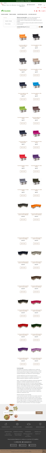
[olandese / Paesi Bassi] (16, 5)
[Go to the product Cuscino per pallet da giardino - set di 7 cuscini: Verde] (36, 326)
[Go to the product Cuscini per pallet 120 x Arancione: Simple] (23, 37)
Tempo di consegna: (18, 435)
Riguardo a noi (37, 433)
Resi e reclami (8, 433)
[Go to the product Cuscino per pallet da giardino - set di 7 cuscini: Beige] (23, 230)
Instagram (33, 445)
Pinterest (23, 445)
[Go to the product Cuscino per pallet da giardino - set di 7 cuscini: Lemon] (23, 278)
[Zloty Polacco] (45, 7)
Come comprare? (28, 436)
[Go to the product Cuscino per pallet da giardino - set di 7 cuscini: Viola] (23, 350)
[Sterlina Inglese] (41, 7)
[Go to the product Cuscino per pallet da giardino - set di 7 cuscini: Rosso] (23, 326)
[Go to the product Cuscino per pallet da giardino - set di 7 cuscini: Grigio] (36, 254)
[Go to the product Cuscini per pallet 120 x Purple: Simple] (23, 133)
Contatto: (27, 435)
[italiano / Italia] (25, 5)
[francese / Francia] (23, 6)
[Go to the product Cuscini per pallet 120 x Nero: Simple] (36, 37)
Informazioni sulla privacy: (27, 433)
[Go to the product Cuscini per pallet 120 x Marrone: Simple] (36, 109)
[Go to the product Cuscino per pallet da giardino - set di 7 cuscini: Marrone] (36, 278)
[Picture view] (39, 27)
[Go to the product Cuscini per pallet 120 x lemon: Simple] (23, 109)
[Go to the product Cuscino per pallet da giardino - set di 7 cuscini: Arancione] (36, 205)
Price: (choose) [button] (7, 23)
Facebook (14, 445)
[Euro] (43, 7)
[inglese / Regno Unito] (6, 5)
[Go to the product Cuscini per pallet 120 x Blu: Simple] (36, 85)
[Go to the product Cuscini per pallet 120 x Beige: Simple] (36, 61)
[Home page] (6, 11)
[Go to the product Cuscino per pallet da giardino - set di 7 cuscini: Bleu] (36, 230)
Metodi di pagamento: (18, 433)
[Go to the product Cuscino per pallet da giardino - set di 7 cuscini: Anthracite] (23, 205)
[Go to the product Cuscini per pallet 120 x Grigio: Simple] (23, 181)
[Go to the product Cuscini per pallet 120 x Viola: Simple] (36, 157)
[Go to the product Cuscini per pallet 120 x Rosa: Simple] (36, 133)
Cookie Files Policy (27, 450)
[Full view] (42, 27)
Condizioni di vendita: (8, 435)
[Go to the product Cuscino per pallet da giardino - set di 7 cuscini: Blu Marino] (23, 254)
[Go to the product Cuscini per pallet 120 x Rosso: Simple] (23, 157)
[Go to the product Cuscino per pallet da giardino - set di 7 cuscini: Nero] (23, 302)
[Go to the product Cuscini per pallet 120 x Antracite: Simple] (23, 61)
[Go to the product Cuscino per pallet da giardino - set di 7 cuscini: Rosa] (36, 302)
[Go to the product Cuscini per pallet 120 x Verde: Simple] (36, 181)
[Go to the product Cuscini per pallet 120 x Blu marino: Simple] (23, 85)
